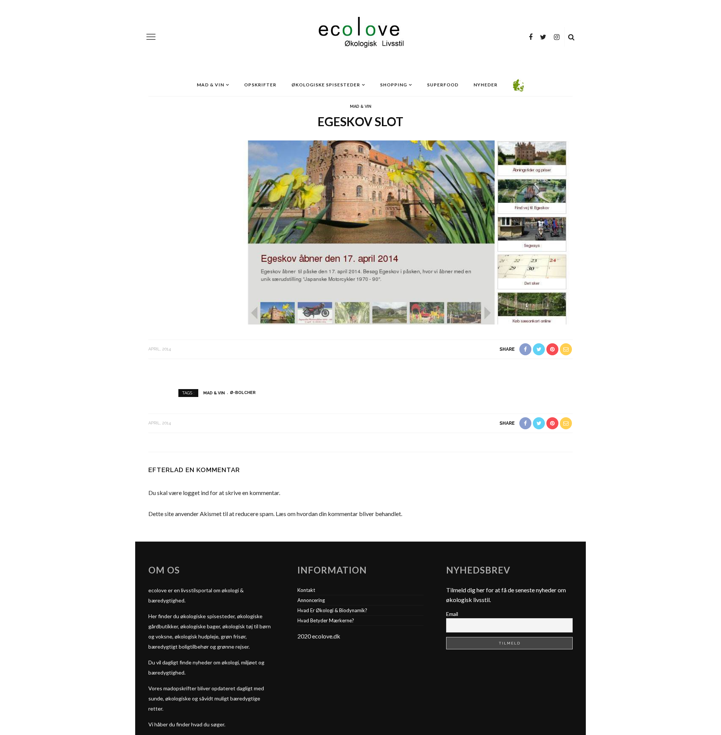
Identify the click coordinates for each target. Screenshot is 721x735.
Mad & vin (210, 85)
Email (452, 614)
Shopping (393, 85)
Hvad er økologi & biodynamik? (332, 610)
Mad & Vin (360, 106)
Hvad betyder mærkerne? (325, 620)
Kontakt (306, 590)
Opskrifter (260, 85)
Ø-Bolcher (243, 392)
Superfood (443, 85)
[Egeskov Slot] (360, 231)
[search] (571, 37)
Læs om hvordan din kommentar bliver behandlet (338, 513)
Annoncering (311, 600)
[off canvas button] (150, 36)
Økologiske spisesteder (325, 85)
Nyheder (486, 85)
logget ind (196, 492)
